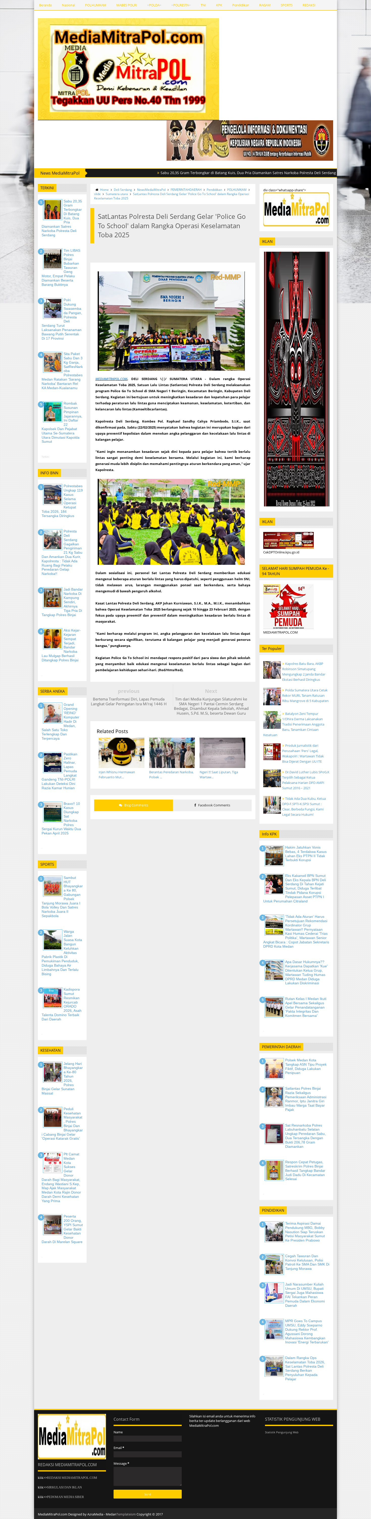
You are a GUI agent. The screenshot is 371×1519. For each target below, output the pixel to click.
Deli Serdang (123, 190)
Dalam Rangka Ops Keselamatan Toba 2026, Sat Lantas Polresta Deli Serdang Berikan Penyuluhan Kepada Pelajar (305, 1368)
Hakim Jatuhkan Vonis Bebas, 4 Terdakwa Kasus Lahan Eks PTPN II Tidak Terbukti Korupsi (306, 853)
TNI (203, 5)
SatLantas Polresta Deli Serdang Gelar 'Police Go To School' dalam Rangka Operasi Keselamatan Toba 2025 (171, 196)
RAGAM (265, 5)
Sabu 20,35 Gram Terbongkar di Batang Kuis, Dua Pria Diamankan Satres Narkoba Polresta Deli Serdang (195, 172)
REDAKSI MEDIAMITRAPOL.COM (72, 1478)
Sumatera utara (117, 194)
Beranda (45, 5)
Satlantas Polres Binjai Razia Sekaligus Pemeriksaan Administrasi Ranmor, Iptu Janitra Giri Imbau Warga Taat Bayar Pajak (305, 1099)
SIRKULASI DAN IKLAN (64, 1487)
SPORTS (287, 5)
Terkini (45, 456)
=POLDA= (154, 5)
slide (97, 194)
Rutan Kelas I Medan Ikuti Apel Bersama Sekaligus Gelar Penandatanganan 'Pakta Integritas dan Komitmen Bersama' (305, 1007)
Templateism (126, 1514)
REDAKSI (309, 5)
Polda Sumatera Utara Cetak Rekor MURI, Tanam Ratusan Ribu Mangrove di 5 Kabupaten (305, 695)
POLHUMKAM (95, 5)
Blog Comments (135, 805)
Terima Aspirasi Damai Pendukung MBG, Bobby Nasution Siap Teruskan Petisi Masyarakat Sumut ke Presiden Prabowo (305, 1231)
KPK (219, 5)
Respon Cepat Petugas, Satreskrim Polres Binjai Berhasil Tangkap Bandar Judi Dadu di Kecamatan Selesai (305, 1170)
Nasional (68, 5)
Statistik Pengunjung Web (282, 1432)
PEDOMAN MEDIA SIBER (65, 1497)
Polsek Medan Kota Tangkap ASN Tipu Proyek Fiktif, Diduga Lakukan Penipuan (306, 1066)
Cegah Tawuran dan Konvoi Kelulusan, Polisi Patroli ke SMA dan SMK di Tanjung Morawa (307, 1262)
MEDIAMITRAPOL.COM (111, 379)
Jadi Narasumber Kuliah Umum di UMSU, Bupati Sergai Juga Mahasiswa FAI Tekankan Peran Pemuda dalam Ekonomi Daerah (305, 1294)
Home (104, 190)
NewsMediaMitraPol (151, 190)
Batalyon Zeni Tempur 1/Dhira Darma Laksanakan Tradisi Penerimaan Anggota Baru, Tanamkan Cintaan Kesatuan (293, 724)
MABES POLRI (126, 5)
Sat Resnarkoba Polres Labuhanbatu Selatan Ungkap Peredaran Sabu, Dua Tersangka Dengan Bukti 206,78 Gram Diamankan (305, 1136)
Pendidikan (240, 5)
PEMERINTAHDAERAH (186, 190)
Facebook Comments (213, 805)
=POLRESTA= (181, 5)
